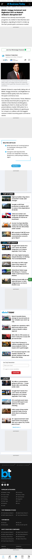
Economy (19, 492)
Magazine (19, 499)
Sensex (4, 522)
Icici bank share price (8, 539)
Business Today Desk (12, 55)
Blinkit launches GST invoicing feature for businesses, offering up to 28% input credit (18, 147)
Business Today (17, 1)
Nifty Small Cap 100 (22, 525)
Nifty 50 (19, 522)
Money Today (20, 494)
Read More (15, 165)
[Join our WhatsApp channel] (29, 281)
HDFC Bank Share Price (8, 515)
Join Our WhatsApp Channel (15, 50)
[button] (29, 556)
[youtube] (5, 485)
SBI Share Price (21, 536)
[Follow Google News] (14, 60)
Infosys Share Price (8, 536)
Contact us (18, 546)
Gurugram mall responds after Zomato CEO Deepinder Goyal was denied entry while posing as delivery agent (18, 154)
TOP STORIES (8, 194)
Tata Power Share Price (8, 541)
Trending (5, 499)
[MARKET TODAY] (8, 312)
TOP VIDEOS (12, 243)
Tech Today (6, 494)
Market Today (6, 492)
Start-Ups (5, 501)
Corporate (5, 497)
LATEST (6, 378)
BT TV (18, 501)
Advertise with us (5, 548)
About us (3, 546)
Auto (18, 503)
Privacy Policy (19, 548)
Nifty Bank (5, 525)
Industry (5, 503)
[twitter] (8, 485)
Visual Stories (20, 497)
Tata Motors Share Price (8, 513)
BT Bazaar (24, 1)
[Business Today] (16, 4)
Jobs (4, 505)
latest (9, 6)
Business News (4, 6)
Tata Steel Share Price (23, 515)
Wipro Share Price (21, 539)
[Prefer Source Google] (5, 60)
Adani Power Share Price (23, 513)
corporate (14, 6)
